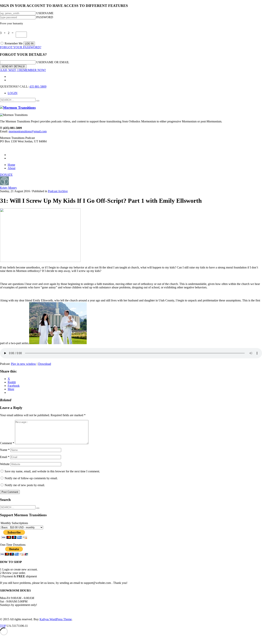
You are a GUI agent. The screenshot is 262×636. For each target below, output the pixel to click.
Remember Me (13, 43)
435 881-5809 (37, 86)
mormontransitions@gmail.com (28, 131)
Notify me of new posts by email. (25, 485)
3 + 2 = (8, 32)
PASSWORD (44, 17)
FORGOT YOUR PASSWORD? (20, 47)
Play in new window (23, 363)
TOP (3, 625)
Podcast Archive (58, 191)
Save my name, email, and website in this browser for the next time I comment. (52, 471)
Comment (7, 443)
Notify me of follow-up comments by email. (31, 478)
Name (5, 449)
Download (44, 363)
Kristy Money (8, 187)
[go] (37, 100)
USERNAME (45, 13)
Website (5, 464)
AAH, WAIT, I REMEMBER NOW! (23, 70)
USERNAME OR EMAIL (52, 62)
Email (4, 457)
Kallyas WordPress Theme (56, 619)
